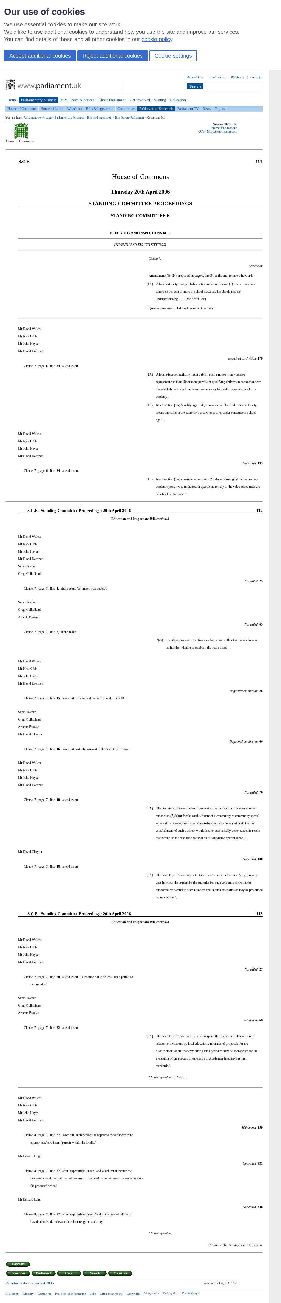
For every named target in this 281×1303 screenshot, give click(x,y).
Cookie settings (173, 56)
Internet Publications (223, 128)
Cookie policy (170, 1293)
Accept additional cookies (40, 56)
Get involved (140, 100)
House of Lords (52, 109)
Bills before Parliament (129, 117)
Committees (126, 109)
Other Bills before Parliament (217, 131)
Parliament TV (188, 109)
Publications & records (156, 109)
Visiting (160, 100)
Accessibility (195, 77)
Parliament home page (37, 117)
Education (178, 100)
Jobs (93, 1293)
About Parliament (112, 100)
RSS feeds (237, 77)
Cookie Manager (190, 1293)
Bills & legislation (99, 109)
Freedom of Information (70, 1293)
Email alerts (217, 77)
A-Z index (12, 1293)
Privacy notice (151, 1293)
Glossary (28, 1293)
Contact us (256, 77)
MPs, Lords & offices (77, 100)
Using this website (111, 1293)
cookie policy (157, 39)
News (207, 109)
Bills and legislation (99, 117)
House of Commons (21, 109)
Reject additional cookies (113, 56)
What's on (74, 109)
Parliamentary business (38, 100)
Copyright (133, 1293)
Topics (220, 109)
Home (12, 100)
